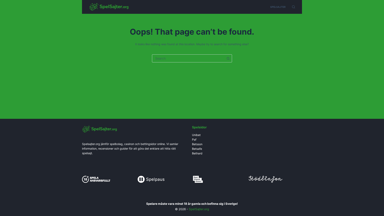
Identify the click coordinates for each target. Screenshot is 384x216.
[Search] (293, 6)
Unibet (196, 135)
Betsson (197, 144)
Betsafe (197, 148)
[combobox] (188, 58)
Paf (194, 139)
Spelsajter (278, 6)
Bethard (197, 153)
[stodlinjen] (265, 178)
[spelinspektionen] (198, 179)
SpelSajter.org (199, 209)
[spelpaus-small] (151, 179)
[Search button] (228, 58)
